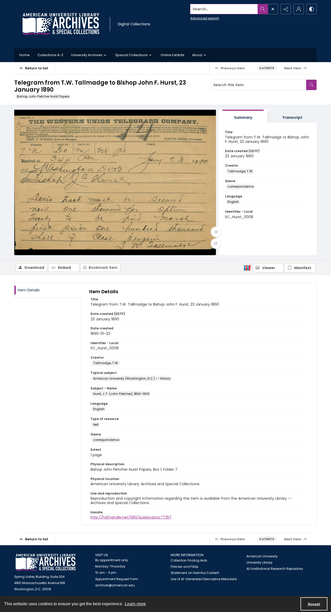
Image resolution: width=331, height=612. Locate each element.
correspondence (241, 186)
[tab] (243, 116)
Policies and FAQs (184, 566)
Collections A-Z (50, 55)
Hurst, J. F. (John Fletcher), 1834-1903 (121, 394)
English (233, 202)
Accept (314, 604)
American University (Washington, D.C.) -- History (132, 378)
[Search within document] (311, 85)
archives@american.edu (115, 585)
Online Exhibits (172, 55)
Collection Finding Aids (189, 560)
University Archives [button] (86, 55)
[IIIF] (247, 267)
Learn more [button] (135, 604)
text (96, 424)
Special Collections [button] (131, 55)
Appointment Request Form (116, 579)
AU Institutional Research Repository (274, 568)
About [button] (197, 55)
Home (24, 55)
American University (262, 556)
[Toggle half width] (216, 243)
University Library (259, 562)
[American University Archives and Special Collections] (45, 562)
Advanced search (204, 18)
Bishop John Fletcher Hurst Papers (43, 96)
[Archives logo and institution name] (60, 24)
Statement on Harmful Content (195, 573)
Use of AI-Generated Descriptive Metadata (204, 579)
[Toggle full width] (216, 232)
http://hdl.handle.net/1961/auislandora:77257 (131, 517)
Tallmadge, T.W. (240, 171)
